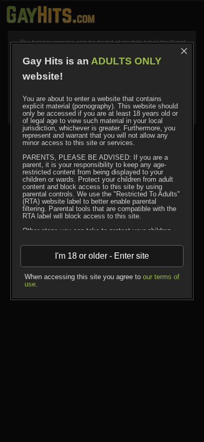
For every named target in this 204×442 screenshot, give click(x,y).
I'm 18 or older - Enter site (102, 255)
